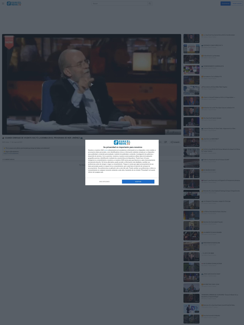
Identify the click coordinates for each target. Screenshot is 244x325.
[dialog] (122, 162)
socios (106, 150)
